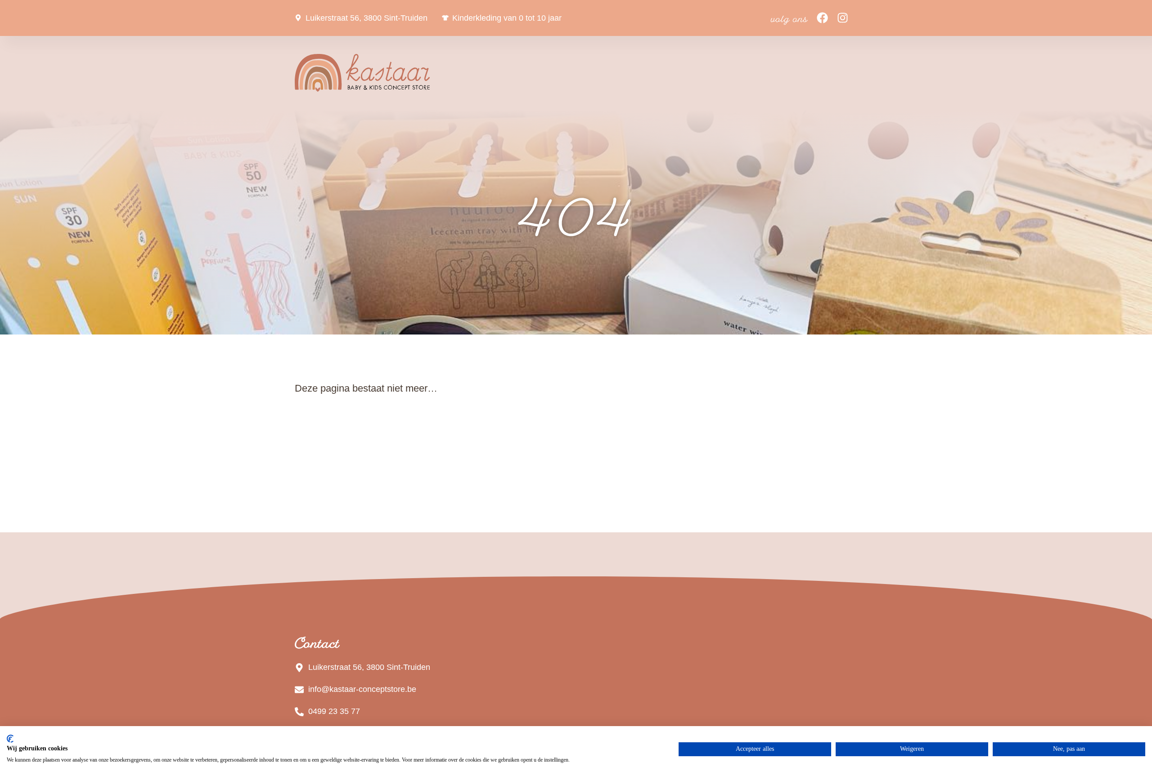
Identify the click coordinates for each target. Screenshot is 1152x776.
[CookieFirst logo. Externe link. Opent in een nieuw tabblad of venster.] (10, 739)
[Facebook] (822, 17)
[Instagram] (842, 17)
